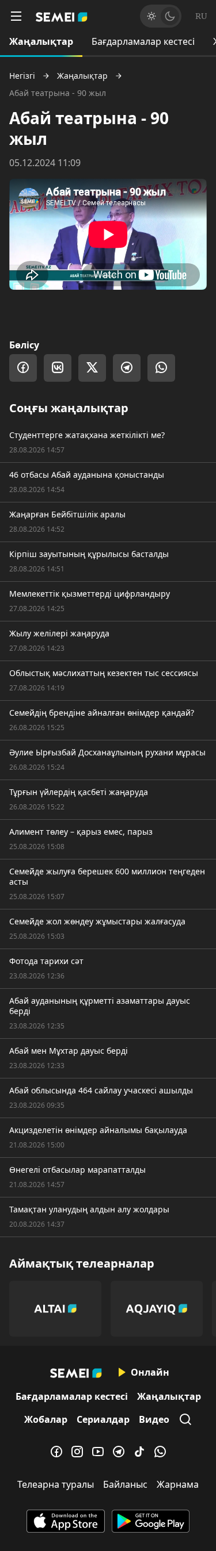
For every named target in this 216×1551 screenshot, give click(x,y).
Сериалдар (103, 1419)
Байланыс (125, 1484)
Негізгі (22, 76)
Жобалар (45, 1419)
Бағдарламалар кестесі (143, 41)
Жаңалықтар (41, 41)
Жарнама (178, 1484)
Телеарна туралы (55, 1484)
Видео (154, 1419)
